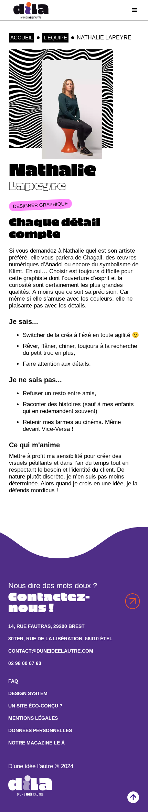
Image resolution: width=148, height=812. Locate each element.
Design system (27, 693)
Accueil (21, 37)
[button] (135, 10)
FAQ (13, 681)
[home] (29, 10)
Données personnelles (40, 730)
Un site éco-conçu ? (35, 705)
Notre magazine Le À (36, 743)
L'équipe (55, 37)
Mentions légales (33, 718)
